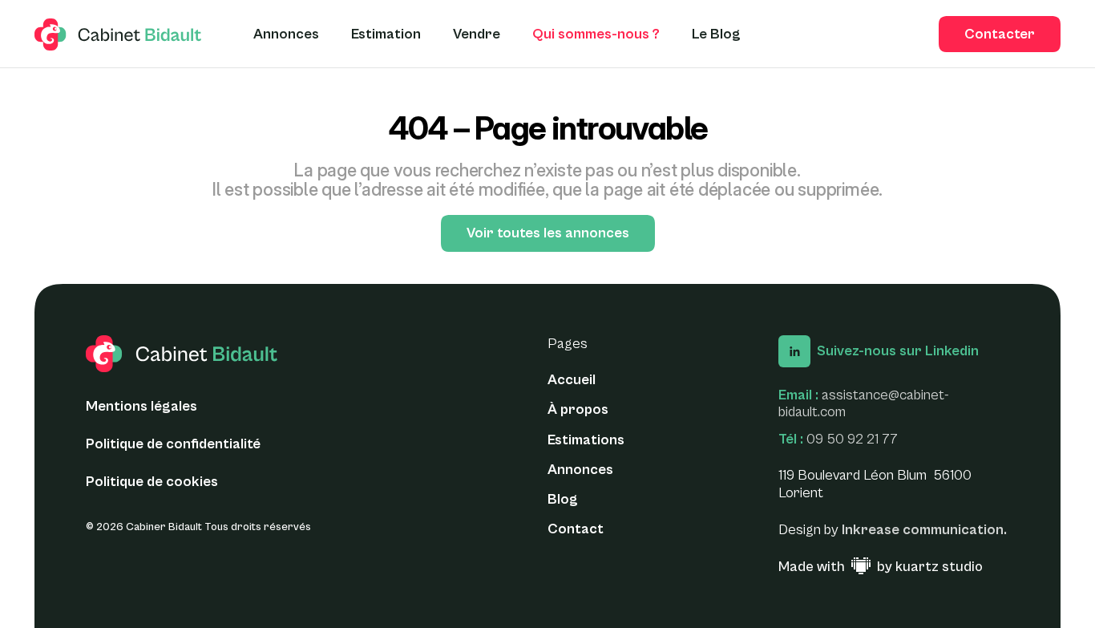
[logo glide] (118, 34)
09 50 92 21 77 (852, 439)
